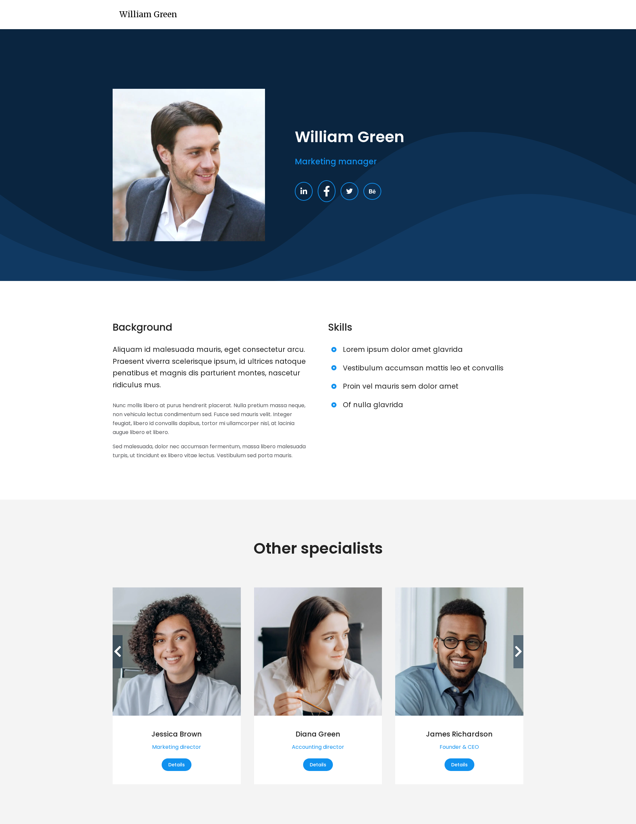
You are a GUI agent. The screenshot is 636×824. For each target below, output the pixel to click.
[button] (118, 651)
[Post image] (177, 651)
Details (176, 764)
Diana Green (317, 734)
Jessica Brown (176, 734)
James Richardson (459, 734)
